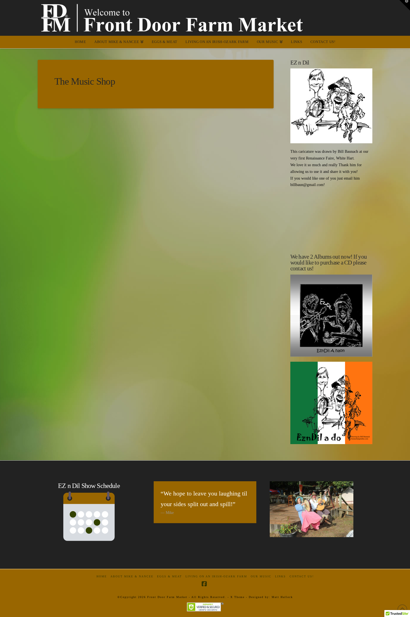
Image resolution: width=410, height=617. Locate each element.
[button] (404, 5)
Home (102, 576)
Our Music (261, 576)
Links (280, 576)
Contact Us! (302, 576)
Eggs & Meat (169, 576)
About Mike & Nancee (131, 576)
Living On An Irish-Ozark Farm (216, 576)
